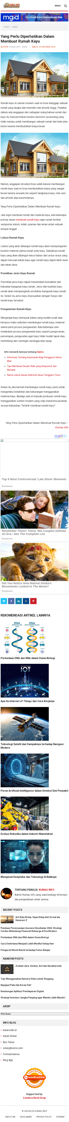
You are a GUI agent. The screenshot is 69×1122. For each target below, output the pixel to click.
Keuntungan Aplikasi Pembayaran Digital (22, 991)
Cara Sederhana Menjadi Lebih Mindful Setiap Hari (27, 943)
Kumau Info (15, 47)
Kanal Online (10, 1036)
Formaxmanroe (11, 1054)
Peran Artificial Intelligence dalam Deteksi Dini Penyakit (34, 790)
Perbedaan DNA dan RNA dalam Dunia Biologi (28, 658)
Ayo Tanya (8, 1042)
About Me (10, 1117)
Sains (15, 27)
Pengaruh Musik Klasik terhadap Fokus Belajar (25, 950)
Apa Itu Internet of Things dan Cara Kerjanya (27, 701)
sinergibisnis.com (13, 1048)
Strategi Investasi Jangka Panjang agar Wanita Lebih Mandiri (33, 997)
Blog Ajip (8, 1060)
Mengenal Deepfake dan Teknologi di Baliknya (28, 876)
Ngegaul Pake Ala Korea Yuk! (16, 985)
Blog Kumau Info (38, 1111)
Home (6, 27)
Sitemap (60, 1117)
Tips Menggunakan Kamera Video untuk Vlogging (27, 979)
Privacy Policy (44, 1117)
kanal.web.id (10, 1030)
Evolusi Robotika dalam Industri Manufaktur (27, 833)
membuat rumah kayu (27, 219)
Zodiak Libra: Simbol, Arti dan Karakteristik (38, 966)
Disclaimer (26, 1117)
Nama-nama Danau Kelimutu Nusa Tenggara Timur (33, 375)
